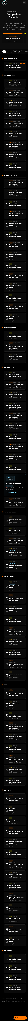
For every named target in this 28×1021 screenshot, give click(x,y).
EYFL (9, 51)
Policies (14, 1018)
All (4, 51)
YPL (20, 51)
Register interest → (13, 492)
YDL (15, 51)
